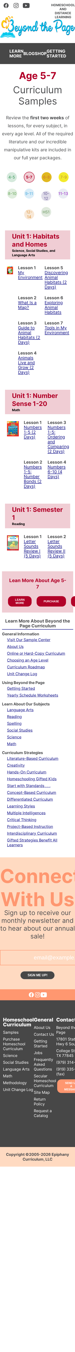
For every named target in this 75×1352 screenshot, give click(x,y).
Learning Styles (21, 806)
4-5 (11, 177)
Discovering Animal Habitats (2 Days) (56, 279)
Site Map (42, 1092)
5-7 (29, 177)
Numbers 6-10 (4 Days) (57, 471)
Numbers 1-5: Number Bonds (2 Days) (33, 476)
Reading (14, 716)
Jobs (38, 1052)
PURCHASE (51, 601)
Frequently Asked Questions (43, 1064)
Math (11, 743)
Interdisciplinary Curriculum (32, 833)
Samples (11, 1032)
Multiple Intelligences (26, 813)
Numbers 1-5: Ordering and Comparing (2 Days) (58, 439)
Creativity (16, 765)
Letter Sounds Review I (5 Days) (32, 548)
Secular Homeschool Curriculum (45, 1081)
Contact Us (44, 1034)
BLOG (29, 53)
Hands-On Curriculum (26, 772)
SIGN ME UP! (37, 975)
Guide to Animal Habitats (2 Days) (29, 335)
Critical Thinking (21, 819)
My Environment (30, 275)
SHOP (41, 53)
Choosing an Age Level (27, 660)
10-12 (46, 196)
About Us (15, 646)
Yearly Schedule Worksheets (32, 695)
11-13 (63, 193)
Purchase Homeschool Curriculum (14, 1044)
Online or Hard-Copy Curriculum (36, 653)
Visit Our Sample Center (28, 639)
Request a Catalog (43, 1113)
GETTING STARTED (56, 53)
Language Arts (20, 709)
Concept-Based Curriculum (31, 792)
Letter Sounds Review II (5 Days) (56, 548)
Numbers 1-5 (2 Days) (33, 432)
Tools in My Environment (57, 330)
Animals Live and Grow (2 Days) (26, 365)
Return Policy (40, 1101)
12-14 (29, 214)
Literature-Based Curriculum (32, 758)
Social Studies (20, 730)
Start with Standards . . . (28, 785)
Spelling (14, 723)
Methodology (15, 1082)
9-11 (29, 193)
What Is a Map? (27, 305)
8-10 (12, 193)
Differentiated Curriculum (30, 799)
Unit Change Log (22, 673)
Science (14, 737)
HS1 (46, 212)
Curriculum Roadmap (26, 667)
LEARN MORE (16, 53)
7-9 (63, 177)
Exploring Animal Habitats (54, 307)
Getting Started (21, 688)
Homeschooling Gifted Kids (32, 778)
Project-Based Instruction (30, 826)
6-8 (46, 177)
